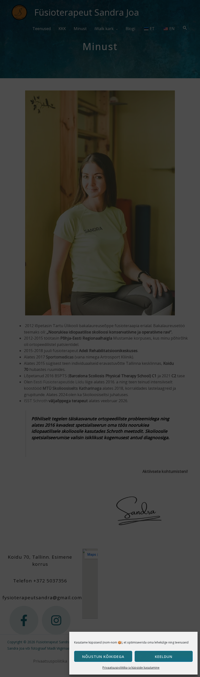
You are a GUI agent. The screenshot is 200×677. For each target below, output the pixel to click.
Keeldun (163, 656)
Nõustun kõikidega (103, 656)
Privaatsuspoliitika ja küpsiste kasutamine (131, 668)
